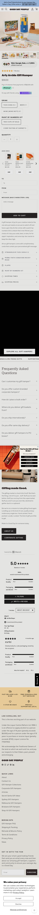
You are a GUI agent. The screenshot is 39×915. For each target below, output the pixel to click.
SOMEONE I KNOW (29, 456)
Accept (18, 898)
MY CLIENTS (29, 462)
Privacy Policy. (18, 892)
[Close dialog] (37, 446)
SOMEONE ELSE (29, 466)
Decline (18, 904)
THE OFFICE (29, 460)
